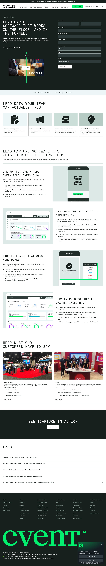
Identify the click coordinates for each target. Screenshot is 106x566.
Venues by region (60, 518)
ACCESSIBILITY (22, 555)
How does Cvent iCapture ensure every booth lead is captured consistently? (24, 464)
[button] (26, 68)
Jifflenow (68, 92)
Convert (92, 505)
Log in (98, 6)
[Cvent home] (9, 6)
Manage (92, 508)
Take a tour (53, 427)
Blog (57, 503)
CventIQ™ (22, 503)
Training (75, 516)
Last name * (84, 21)
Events (57, 508)
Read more (7, 400)
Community (76, 505)
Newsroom (23, 516)
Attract (92, 503)
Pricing (5, 505)
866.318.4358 (6, 511)
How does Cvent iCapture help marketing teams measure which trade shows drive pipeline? (28, 482)
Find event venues (89, 6)
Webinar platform (42, 513)
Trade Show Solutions (41, 92)
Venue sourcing (41, 516)
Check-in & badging (42, 511)
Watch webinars (60, 511)
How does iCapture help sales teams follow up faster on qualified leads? (23, 476)
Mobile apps (40, 505)
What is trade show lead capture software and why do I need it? (20, 457)
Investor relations (24, 511)
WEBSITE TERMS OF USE (51, 555)
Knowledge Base (78, 511)
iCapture (57, 92)
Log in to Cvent (77, 518)
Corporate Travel (94, 513)
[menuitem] (24, 7)
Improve (92, 511)
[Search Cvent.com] (102, 6)
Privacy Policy (35, 558)
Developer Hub (77, 508)
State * (60, 58)
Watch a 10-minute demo (68, 2)
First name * (61, 21)
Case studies (59, 505)
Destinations (59, 516)
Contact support (77, 503)
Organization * (62, 39)
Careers (22, 508)
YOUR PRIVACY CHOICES (17, 556)
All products (40, 518)
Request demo (77, 6)
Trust (74, 513)
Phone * (63, 33)
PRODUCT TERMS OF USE (36, 555)
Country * (60, 52)
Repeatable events (42, 508)
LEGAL (4, 555)
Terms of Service (46, 558)
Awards (22, 505)
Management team (25, 513)
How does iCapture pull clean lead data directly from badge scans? (21, 470)
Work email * (61, 27)
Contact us (6, 508)
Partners (22, 518)
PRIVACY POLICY (12, 555)
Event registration (42, 503)
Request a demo (7, 503)
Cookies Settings (30, 556)
